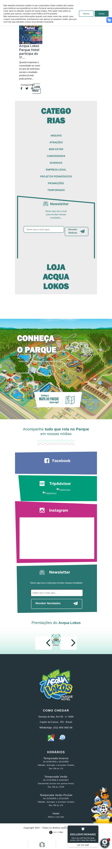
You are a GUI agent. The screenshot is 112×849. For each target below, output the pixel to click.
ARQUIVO (56, 135)
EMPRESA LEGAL (56, 169)
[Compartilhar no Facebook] (20, 88)
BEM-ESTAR (56, 149)
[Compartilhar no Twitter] (25, 88)
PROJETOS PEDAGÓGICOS (56, 176)
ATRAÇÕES (56, 142)
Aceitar (102, 14)
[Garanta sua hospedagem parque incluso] (42, 845)
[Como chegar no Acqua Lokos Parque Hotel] (51, 740)
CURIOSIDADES (56, 156)
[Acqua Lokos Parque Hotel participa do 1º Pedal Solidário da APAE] (30, 30)
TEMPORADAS (56, 190)
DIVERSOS (56, 162)
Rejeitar (86, 14)
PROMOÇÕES (56, 183)
